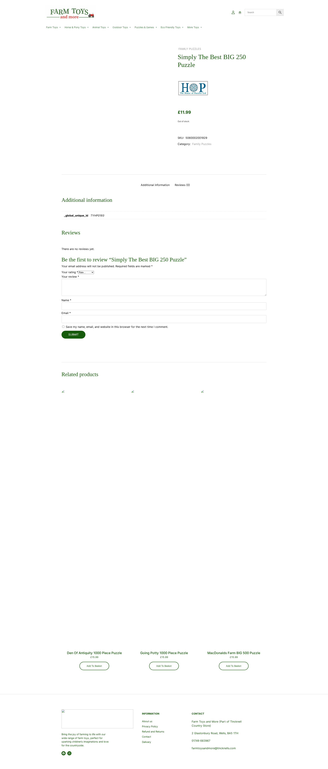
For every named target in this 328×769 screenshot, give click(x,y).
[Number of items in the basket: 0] (240, 13)
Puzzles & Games (144, 27)
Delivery (146, 741)
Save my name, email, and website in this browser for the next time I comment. (117, 326)
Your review (70, 276)
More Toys (193, 27)
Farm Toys (52, 27)
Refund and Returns (153, 731)
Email (66, 313)
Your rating (70, 272)
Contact (146, 736)
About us (147, 721)
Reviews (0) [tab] (182, 185)
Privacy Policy (150, 726)
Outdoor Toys (120, 27)
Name (66, 300)
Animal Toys (99, 27)
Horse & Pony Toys (75, 27)
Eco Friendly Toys (170, 27)
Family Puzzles (190, 49)
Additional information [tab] (155, 185)
